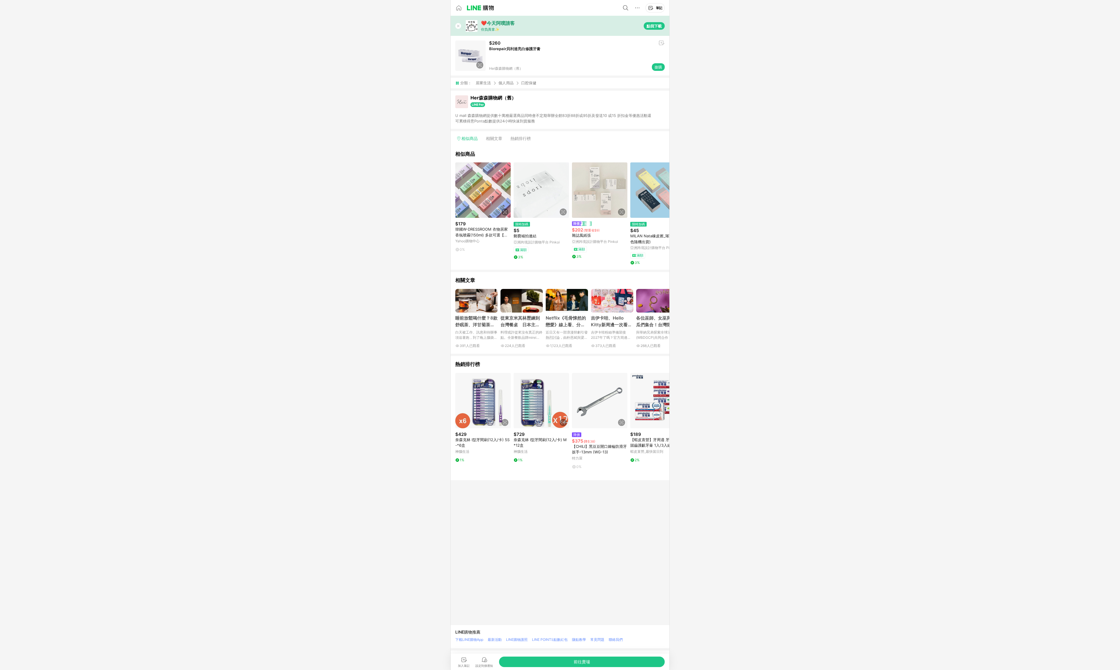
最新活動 (495, 639)
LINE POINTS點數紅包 (550, 639)
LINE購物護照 (517, 639)
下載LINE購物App (469, 639)
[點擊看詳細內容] (483, 190)
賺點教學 (579, 639)
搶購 (658, 67)
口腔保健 (528, 83)
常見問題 (597, 639)
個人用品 (506, 82)
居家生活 (483, 82)
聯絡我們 (616, 639)
